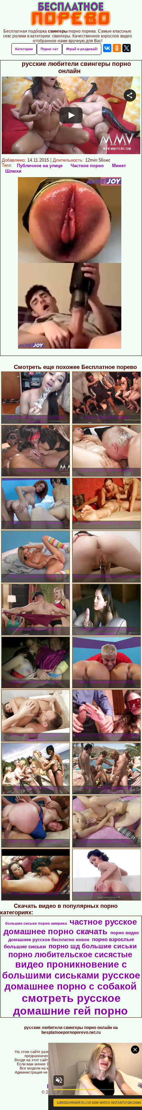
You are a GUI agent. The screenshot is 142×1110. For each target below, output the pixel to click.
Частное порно (87, 165)
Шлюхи (13, 171)
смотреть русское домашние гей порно (70, 1004)
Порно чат (49, 49)
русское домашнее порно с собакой (72, 981)
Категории (24, 49)
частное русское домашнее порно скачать (70, 926)
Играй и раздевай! (82, 49)
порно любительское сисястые (70, 954)
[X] (126, 48)
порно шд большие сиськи (93, 946)
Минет (119, 165)
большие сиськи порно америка (36, 923)
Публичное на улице (39, 165)
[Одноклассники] (117, 48)
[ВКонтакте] (107, 48)
